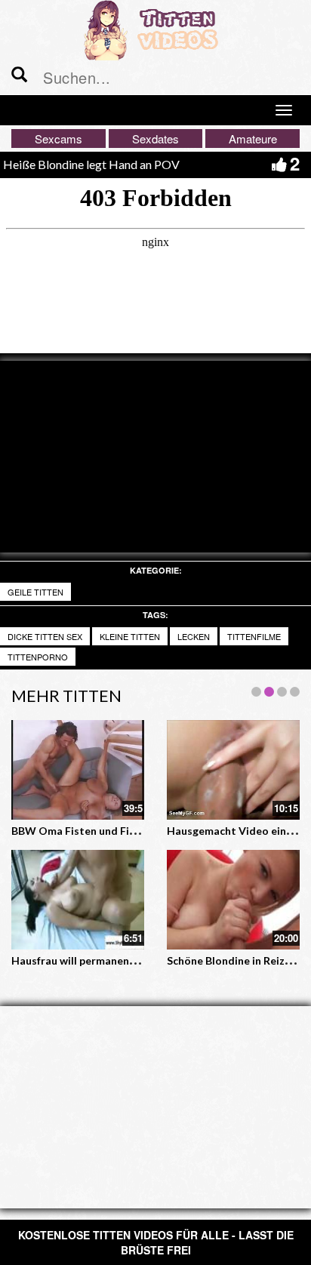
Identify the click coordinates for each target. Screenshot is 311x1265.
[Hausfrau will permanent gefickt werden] (77, 900)
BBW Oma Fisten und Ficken (81, 830)
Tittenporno (38, 657)
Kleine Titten (130, 636)
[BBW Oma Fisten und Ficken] (77, 770)
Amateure (253, 138)
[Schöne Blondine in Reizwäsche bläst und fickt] (233, 900)
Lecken (193, 636)
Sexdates (155, 138)
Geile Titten (35, 592)
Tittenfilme (254, 636)
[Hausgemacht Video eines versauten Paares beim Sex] (233, 770)
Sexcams (58, 138)
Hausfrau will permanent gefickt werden (111, 960)
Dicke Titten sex (45, 636)
